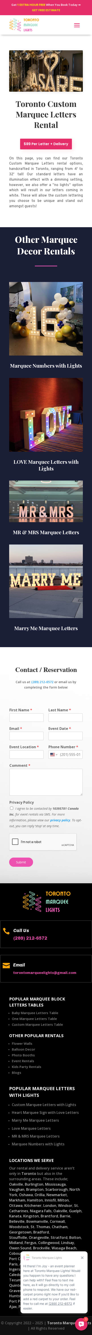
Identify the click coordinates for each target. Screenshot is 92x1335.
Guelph (75, 1210)
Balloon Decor (23, 1049)
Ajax (13, 1306)
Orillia (40, 1194)
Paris (13, 1264)
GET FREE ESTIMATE (46, 10)
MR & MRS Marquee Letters (36, 1136)
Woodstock (19, 1226)
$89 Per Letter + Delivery (46, 143)
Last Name (59, 710)
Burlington (34, 1184)
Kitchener (33, 1205)
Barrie (65, 1216)
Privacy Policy (21, 802)
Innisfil (50, 1200)
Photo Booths (23, 1055)
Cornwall (57, 1221)
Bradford (41, 1232)
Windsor (65, 1205)
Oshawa (26, 1194)
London (49, 1205)
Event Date (59, 728)
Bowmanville (37, 1221)
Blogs (16, 1072)
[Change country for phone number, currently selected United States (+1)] (53, 754)
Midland (16, 1242)
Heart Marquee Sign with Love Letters (45, 1112)
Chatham (59, 1226)
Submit (21, 862)
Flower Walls (22, 1043)
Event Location (24, 747)
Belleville (17, 1221)
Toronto (28, 1173)
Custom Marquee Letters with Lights (44, 1104)
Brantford (49, 1216)
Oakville (16, 1184)
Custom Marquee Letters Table (37, 1024)
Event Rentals (23, 1061)
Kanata (15, 1216)
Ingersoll (16, 1269)
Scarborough (56, 1189)
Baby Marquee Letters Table (35, 1013)
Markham (17, 1200)
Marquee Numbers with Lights (38, 1144)
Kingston (31, 1216)
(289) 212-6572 (42, 682)
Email (15, 728)
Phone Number (63, 747)
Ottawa (16, 1205)
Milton (63, 1200)
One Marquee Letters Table (34, 1018)
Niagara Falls (41, 1210)
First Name (20, 710)
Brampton (35, 1189)
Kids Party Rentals (26, 1066)
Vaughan (16, 1189)
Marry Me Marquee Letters (35, 1120)
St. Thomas (40, 1226)
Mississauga (55, 1184)
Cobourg (16, 1253)
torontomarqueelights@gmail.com (44, 973)
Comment (19, 765)
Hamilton (35, 1200)
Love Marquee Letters (31, 1128)
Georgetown (20, 1232)
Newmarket (56, 1194)
